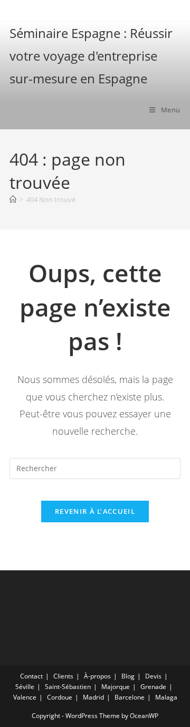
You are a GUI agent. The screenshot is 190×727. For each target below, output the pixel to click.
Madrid (93, 697)
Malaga (166, 697)
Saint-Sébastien (68, 686)
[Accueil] (13, 199)
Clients (63, 676)
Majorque (115, 686)
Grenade (153, 686)
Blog (128, 676)
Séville (24, 686)
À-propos (97, 676)
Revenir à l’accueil (95, 511)
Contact (31, 676)
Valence (24, 697)
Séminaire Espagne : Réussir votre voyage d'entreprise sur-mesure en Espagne (91, 55)
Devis (153, 676)
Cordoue (59, 697)
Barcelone (130, 697)
